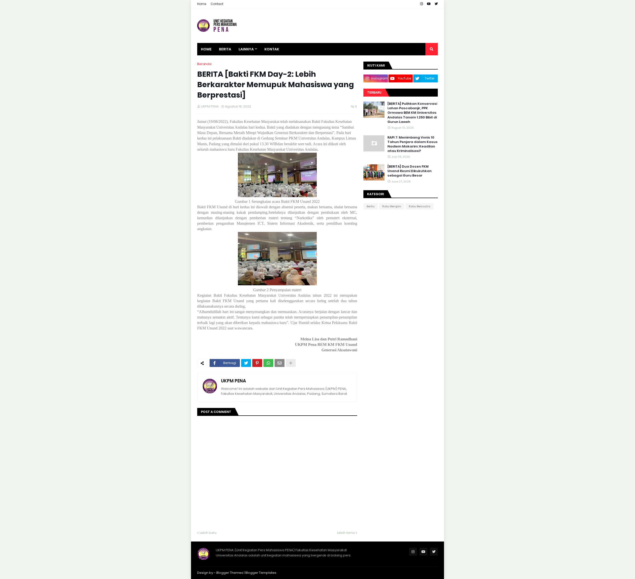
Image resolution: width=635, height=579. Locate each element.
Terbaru (374, 92)
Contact (217, 4)
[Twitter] (246, 363)
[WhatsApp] (268, 363)
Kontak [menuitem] (271, 49)
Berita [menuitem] (225, 49)
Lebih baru (208, 532)
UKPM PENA (233, 381)
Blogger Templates (260, 572)
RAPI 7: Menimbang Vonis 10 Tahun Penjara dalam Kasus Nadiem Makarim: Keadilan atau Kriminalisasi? (412, 144)
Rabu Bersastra (419, 206)
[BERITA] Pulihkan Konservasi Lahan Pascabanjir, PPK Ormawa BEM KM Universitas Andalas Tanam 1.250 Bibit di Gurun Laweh (412, 113)
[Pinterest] (257, 363)
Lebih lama (346, 532)
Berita (371, 206)
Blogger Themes (229, 572)
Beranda (204, 64)
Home (201, 4)
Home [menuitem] (206, 49)
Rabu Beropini (391, 206)
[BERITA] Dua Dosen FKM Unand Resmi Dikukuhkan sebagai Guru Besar (409, 171)
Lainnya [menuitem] (246, 49)
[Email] (280, 363)
